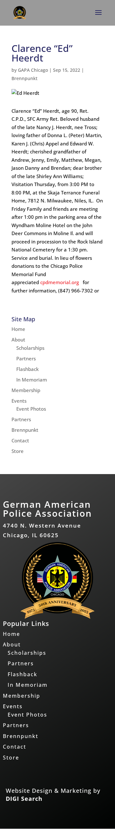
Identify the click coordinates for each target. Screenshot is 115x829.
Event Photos (31, 409)
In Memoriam (31, 379)
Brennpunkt (24, 78)
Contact (20, 440)
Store (18, 451)
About (18, 339)
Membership (26, 390)
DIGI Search (24, 798)
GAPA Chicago (33, 70)
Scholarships (30, 348)
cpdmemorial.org (59, 282)
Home (18, 329)
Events (19, 401)
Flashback (27, 369)
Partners (26, 358)
